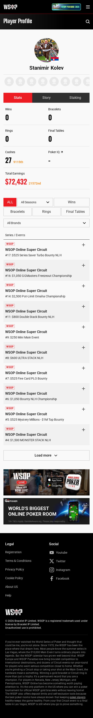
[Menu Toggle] (88, 7)
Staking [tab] (75, 98)
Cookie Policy (14, 578)
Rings (46, 212)
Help (8, 595)
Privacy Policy (14, 569)
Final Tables (75, 212)
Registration (13, 552)
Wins (71, 202)
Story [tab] (46, 98)
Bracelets (17, 212)
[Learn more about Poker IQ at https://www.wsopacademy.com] (62, 152)
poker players (77, 697)
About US (11, 586)
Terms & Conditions (18, 561)
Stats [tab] (18, 98)
